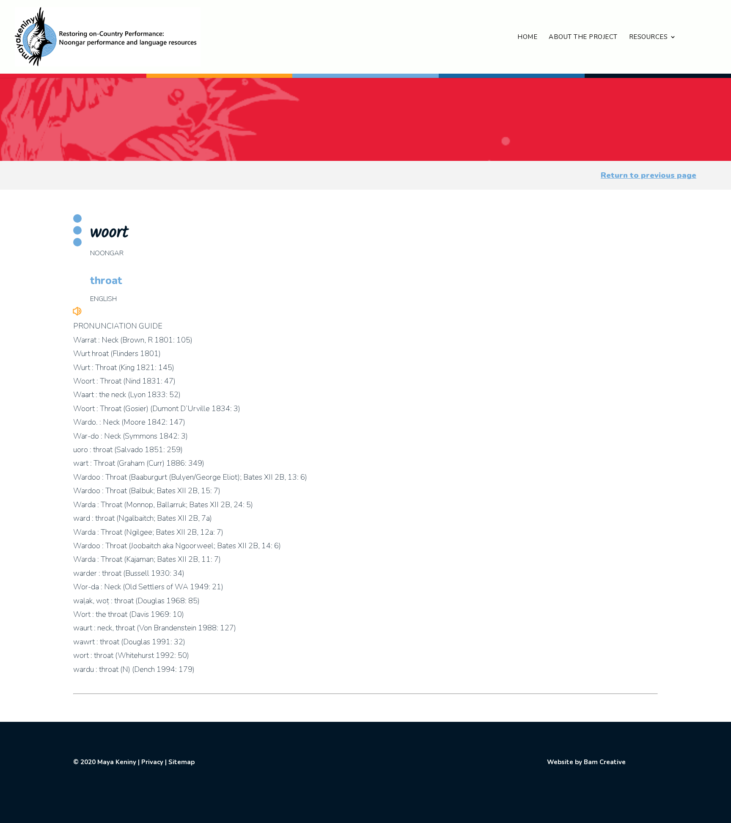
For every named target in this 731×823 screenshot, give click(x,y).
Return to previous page (648, 175)
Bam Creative (605, 762)
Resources (648, 37)
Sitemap (181, 762)
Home (527, 37)
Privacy (152, 762)
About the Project (583, 37)
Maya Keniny (116, 762)
